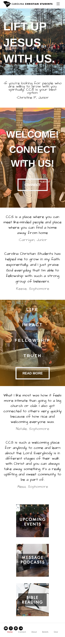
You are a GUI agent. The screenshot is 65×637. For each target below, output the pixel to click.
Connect (22, 632)
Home (10, 632)
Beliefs (45, 632)
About (34, 632)
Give (56, 632)
